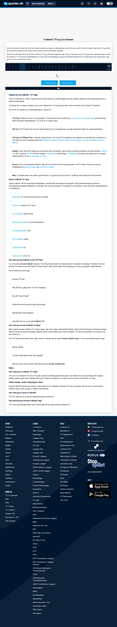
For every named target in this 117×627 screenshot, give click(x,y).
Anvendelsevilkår (95, 472)
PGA (35, 547)
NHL (35, 514)
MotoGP (36, 536)
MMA (35, 591)
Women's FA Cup (40, 525)
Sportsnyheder (38, 4)
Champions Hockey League (45, 518)
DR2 (7, 503)
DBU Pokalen (17, 239)
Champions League (49, 140)
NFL (34, 529)
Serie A (79, 118)
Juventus (64, 485)
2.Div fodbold (17, 214)
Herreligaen (38, 588)
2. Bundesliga (72, 153)
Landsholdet (17, 247)
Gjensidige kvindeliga (20, 222)
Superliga (15, 197)
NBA (35, 522)
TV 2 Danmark (11, 495)
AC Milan (64, 482)
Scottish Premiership (42, 496)
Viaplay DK (10, 513)
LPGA (35, 544)
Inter (62, 478)
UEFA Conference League (44, 584)
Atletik (8, 449)
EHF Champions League (43, 558)
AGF (62, 438)
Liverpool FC (65, 449)
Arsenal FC (65, 427)
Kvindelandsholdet (19, 231)
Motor (8, 474)
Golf (7, 456)
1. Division (37, 427)
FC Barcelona (66, 496)
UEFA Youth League (41, 471)
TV (27, 4)
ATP (34, 551)
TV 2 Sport (10, 510)
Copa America (87, 140)
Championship (51, 153)
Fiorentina (64, 471)
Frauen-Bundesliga (41, 485)
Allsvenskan (38, 504)
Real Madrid (65, 493)
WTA (35, 555)
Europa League (30, 167)
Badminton (10, 467)
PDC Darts (37, 609)
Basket (8, 438)
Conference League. (47, 167)
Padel (7, 485)
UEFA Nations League (42, 467)
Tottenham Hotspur (68, 460)
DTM (35, 574)
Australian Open (40, 606)
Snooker (9, 463)
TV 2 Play (9, 506)
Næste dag (66, 83)
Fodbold (8, 427)
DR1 (7, 499)
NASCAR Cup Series (41, 533)
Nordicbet (16, 205)
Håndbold (9, 442)
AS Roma (64, 474)
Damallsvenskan (40, 507)
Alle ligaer (37, 613)
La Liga (73, 118)
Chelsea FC (65, 453)
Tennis (8, 453)
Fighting (8, 471)
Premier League (64, 140)
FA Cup (29, 153)
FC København (66, 434)
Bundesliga (37, 478)
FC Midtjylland (66, 442)
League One (38, 449)
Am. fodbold (10, 434)
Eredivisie (37, 489)
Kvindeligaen (38, 595)
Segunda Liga (88, 118)
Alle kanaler (10, 521)
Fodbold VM (17, 256)
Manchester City (67, 445)
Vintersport (10, 482)
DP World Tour (39, 540)
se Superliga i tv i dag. (37, 156)
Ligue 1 (36, 474)
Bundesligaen (76, 140)
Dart (7, 460)
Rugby (8, 445)
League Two (38, 453)
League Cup (38, 438)
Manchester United (68, 456)
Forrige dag (51, 83)
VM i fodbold (38, 511)
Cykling (8, 478)
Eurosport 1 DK (12, 517)
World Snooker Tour (41, 602)
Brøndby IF (65, 431)
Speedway (37, 599)
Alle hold (64, 500)
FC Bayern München (68, 467)
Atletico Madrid (66, 489)
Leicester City (66, 463)
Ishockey (9, 431)
